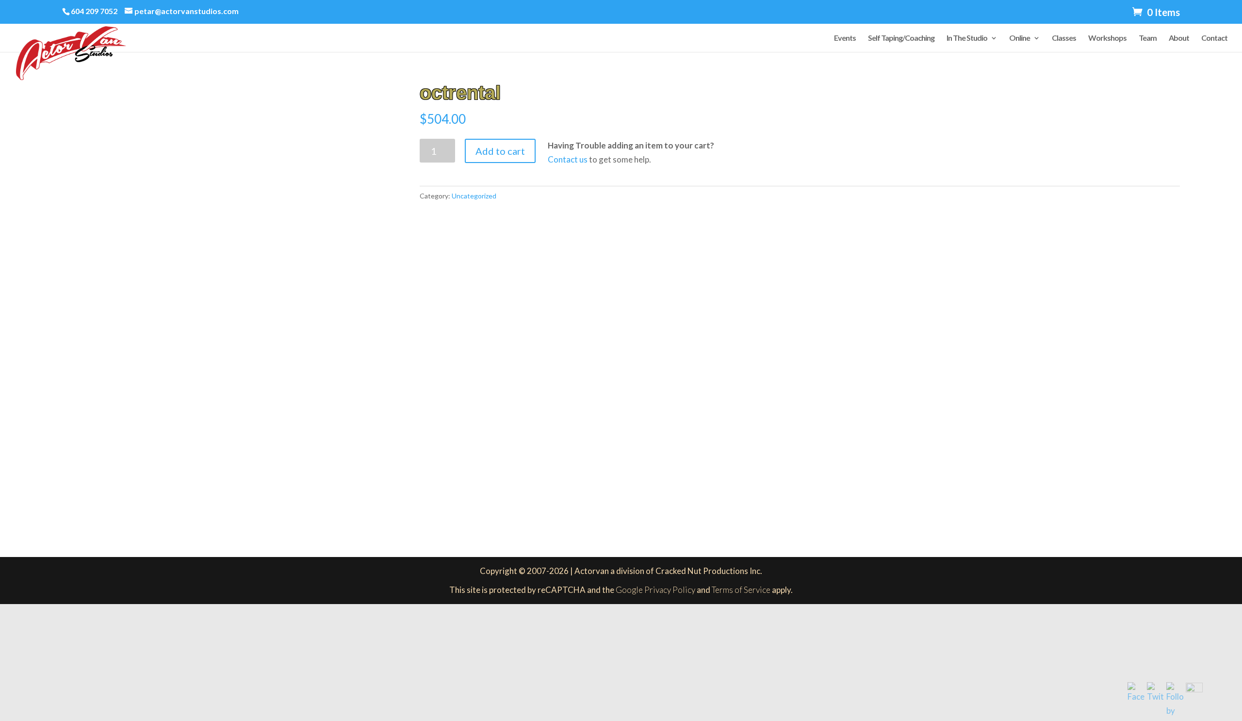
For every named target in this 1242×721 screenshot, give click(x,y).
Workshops (1107, 38)
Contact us (568, 159)
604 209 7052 (94, 11)
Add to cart (500, 151)
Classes (1064, 38)
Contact (1214, 38)
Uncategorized (474, 196)
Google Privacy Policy (655, 590)
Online (1019, 38)
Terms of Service (741, 590)
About (1179, 38)
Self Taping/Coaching (901, 38)
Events (845, 38)
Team (1148, 38)
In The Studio (967, 38)
